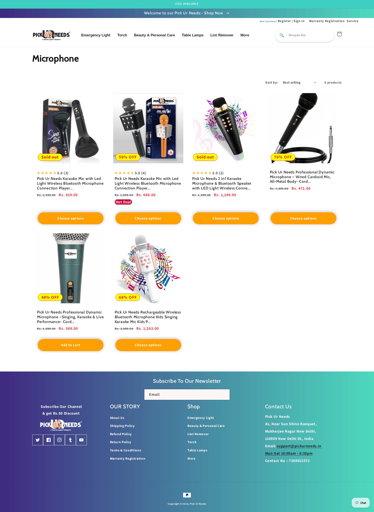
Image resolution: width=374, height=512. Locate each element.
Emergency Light (95, 35)
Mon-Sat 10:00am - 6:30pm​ (289, 453)
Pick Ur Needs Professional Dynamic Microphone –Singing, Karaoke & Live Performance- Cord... (70, 317)
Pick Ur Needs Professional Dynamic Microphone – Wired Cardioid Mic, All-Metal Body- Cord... (302, 177)
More (244, 35)
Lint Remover (222, 35)
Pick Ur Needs (198, 503)
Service (353, 21)
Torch (122, 35)
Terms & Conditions (125, 450)
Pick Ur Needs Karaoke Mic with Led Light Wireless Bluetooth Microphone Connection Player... (70, 183)
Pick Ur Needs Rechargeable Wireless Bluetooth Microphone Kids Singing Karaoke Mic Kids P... (148, 317)
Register (275, 21)
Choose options (70, 218)
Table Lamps (192, 35)
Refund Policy (121, 434)
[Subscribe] (224, 394)
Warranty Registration (327, 21)
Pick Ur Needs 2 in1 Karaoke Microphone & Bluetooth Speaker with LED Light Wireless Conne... (221, 183)
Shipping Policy (122, 425)
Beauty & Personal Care (154, 35)
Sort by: (271, 82)
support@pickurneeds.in (298, 445)
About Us (117, 417)
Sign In (299, 21)
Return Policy (121, 442)
